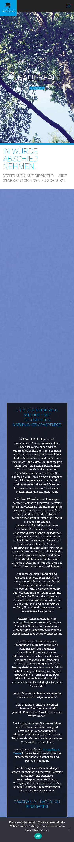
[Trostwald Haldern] (8, 6)
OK (38, 836)
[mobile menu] (68, 6)
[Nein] (69, 830)
